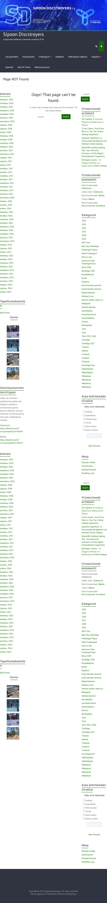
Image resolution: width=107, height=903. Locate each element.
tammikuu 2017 (7, 190)
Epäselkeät (90, 415)
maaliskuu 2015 (7, 270)
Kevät (84, 278)
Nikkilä (101, 195)
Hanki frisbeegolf (89, 253)
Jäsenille (9, 67)
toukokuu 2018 (6, 143)
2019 (84, 239)
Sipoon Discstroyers (23, 34)
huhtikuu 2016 (6, 223)
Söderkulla (86, 188)
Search (66, 116)
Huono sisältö (91, 430)
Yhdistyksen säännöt (77, 56)
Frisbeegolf (44, 56)
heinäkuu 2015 (6, 255)
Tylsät (88, 422)
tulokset (85, 358)
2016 (84, 228)
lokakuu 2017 (6, 157)
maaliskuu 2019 (7, 110)
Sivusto (85, 321)
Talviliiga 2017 (88, 343)
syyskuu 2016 (6, 204)
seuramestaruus (89, 314)
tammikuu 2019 (7, 114)
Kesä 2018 (86, 267)
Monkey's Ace (88, 296)
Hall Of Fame (23, 67)
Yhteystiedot (28, 56)
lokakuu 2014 (6, 284)
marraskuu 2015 (7, 241)
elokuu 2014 (5, 292)
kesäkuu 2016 (6, 215)
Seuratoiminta (88, 318)
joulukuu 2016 (6, 194)
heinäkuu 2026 (6, 99)
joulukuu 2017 (6, 150)
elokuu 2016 (5, 208)
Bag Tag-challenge (90, 246)
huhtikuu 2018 (6, 146)
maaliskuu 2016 (7, 226)
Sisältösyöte (87, 466)
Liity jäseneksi (11, 56)
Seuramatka (87, 310)
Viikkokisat (86, 376)
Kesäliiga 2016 (88, 271)
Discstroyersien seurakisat (93, 205)
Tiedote (85, 347)
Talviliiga (86, 339)
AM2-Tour (86, 242)
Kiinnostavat (91, 419)
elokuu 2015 (5, 252)
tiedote (85, 350)
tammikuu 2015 (7, 277)
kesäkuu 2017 (6, 172)
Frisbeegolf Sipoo (89, 249)
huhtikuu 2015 (6, 266)
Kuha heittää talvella (91, 285)
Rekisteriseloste (42, 67)
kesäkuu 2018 (6, 139)
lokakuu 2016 (6, 201)
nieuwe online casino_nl (92, 300)
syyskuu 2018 (6, 128)
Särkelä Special (89, 307)
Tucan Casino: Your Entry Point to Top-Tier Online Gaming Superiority (93, 131)
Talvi (84, 329)
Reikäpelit (86, 303)
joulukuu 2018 (6, 117)
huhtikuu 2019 (6, 107)
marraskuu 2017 (7, 154)
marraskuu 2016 (7, 197)
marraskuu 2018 (7, 121)
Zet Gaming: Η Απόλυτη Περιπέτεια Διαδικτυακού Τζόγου (92, 122)
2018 (84, 235)
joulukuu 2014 (6, 281)
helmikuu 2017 (6, 186)
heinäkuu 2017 (6, 168)
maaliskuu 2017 (7, 183)
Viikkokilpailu (87, 368)
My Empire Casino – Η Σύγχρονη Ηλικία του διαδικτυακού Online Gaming (94, 163)
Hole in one (87, 257)
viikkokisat (86, 383)
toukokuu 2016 (6, 219)
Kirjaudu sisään (88, 462)
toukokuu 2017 (6, 175)
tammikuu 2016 (7, 234)
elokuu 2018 (5, 132)
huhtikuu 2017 (6, 179)
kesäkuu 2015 (6, 259)
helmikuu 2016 (6, 230)
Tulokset (86, 354)
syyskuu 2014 (6, 288)
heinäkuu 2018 (6, 136)
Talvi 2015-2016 (89, 336)
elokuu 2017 (5, 165)
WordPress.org (88, 473)
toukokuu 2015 (6, 263)
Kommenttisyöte (89, 469)
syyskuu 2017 (6, 161)
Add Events (5, 312)
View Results (94, 445)
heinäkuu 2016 (6, 212)
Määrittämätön (88, 292)
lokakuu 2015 (6, 244)
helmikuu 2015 (6, 273)
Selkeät (88, 411)
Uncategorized (88, 365)
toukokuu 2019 (6, 103)
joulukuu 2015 (6, 237)
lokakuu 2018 (6, 125)
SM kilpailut (87, 325)
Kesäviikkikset (88, 274)
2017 (84, 231)
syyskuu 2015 (6, 248)
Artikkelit (59, 56)
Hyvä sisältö (90, 426)
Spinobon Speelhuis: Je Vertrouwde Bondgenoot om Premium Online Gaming (94, 141)
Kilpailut (95, 56)
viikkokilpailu (87, 372)
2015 (84, 220)
